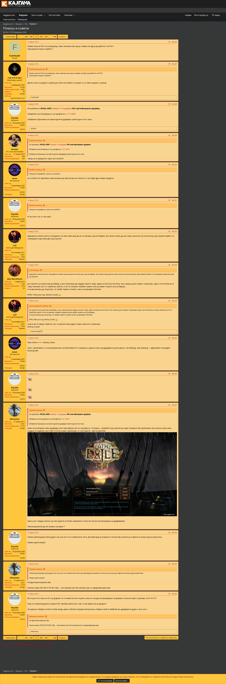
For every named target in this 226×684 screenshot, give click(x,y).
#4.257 (174, 405)
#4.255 (174, 338)
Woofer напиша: (35, 169)
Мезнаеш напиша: (36, 616)
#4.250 (174, 164)
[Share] (169, 42)
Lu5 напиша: (34, 270)
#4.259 (174, 564)
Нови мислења (9, 19)
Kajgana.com (9, 15)
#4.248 (174, 104)
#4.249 (174, 135)
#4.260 (174, 594)
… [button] (22, 36)
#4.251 (174, 200)
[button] (45, 15)
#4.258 (174, 532)
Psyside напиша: (35, 140)
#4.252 (174, 231)
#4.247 (174, 64)
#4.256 (174, 374)
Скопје (22, 94)
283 (31, 36)
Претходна (10, 36)
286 (46, 36)
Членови (68, 15)
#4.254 (174, 301)
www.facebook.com (18, 98)
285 (41, 36)
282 (26, 36)
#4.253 (174, 265)
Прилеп (22, 259)
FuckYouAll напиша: (37, 69)
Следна (62, 36)
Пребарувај (22, 19)
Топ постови (54, 15)
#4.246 (174, 42)
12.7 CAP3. (71, 113)
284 (36, 36)
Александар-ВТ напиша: (39, 306)
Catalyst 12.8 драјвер (62, 108)
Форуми (23, 15)
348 (54, 36)
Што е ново (37, 15)
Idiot (7, 32)
